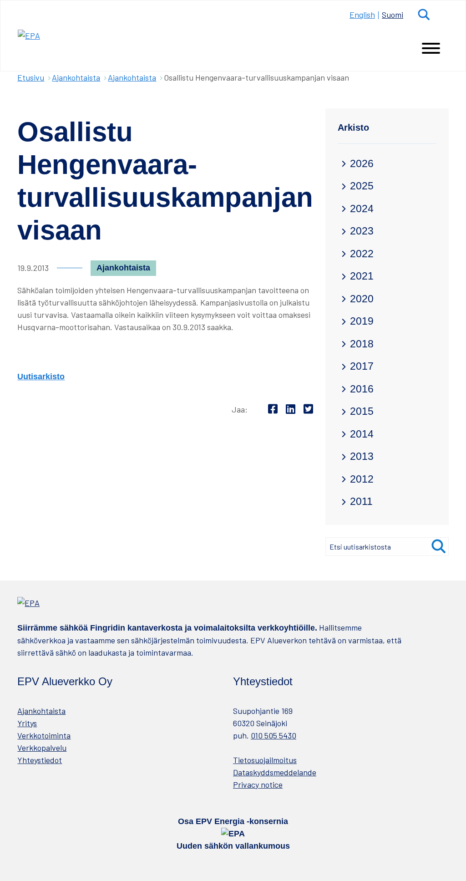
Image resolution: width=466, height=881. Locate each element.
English (362, 15)
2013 (362, 456)
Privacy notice (258, 784)
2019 (362, 321)
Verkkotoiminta (44, 735)
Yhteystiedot (39, 760)
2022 (362, 254)
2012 (362, 479)
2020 (362, 299)
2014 (362, 434)
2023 (362, 231)
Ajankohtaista (76, 77)
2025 (362, 186)
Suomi (392, 15)
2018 (362, 344)
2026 (362, 163)
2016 (362, 389)
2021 (362, 276)
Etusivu (30, 77)
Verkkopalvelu (41, 748)
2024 (362, 208)
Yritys (27, 723)
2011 (361, 501)
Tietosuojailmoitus (265, 760)
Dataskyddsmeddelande (274, 772)
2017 (362, 366)
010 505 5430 (273, 735)
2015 (362, 411)
